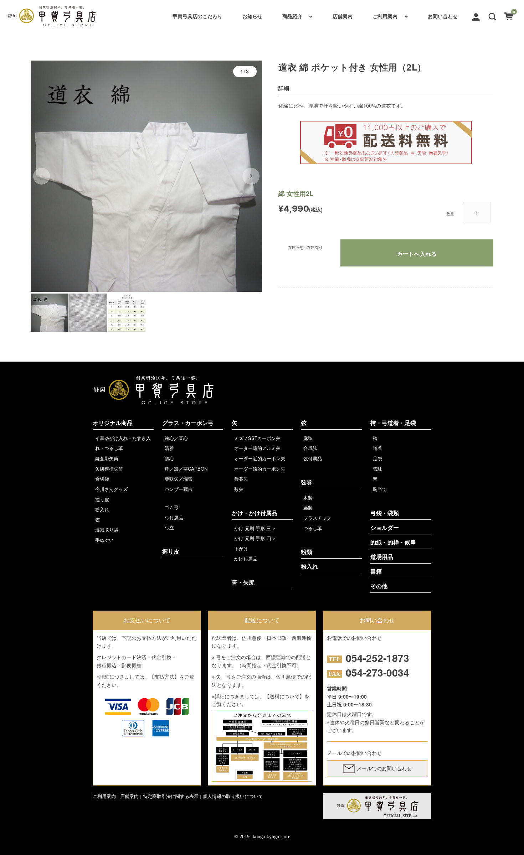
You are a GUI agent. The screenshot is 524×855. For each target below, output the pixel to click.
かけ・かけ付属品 (254, 513)
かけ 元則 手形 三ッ (255, 528)
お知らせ (252, 16)
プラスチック (317, 517)
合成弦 (310, 448)
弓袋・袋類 (384, 513)
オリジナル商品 (113, 423)
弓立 (169, 527)
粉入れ (102, 509)
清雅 (169, 448)
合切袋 (102, 478)
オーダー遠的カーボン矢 (259, 468)
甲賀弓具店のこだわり (197, 16)
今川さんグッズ (111, 489)
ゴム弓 (172, 507)
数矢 (238, 489)
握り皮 (102, 499)
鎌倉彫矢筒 (106, 458)
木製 (308, 497)
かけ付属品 (245, 558)
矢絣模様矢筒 (109, 468)
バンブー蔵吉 (178, 489)
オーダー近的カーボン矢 (259, 458)
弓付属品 (174, 517)
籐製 (308, 507)
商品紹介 (292, 16)
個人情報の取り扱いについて (233, 796)
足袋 (377, 458)
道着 (377, 448)
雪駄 (377, 468)
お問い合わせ (443, 16)
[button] (492, 15)
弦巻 (306, 483)
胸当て (380, 489)
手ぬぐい (104, 540)
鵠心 (169, 458)
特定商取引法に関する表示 (171, 796)
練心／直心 (176, 438)
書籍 (376, 572)
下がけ (241, 548)
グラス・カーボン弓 (188, 423)
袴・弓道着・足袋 (393, 423)
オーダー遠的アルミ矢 (257, 448)
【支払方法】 (164, 676)
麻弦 (308, 438)
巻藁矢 (241, 478)
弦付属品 (312, 458)
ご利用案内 (385, 16)
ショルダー (384, 528)
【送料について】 (284, 696)
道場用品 (381, 557)
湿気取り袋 (106, 529)
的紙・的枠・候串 (393, 542)
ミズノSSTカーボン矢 (257, 438)
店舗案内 (343, 16)
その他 (378, 586)
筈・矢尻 (243, 583)
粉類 (306, 552)
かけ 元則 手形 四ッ (255, 538)
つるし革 (312, 528)
